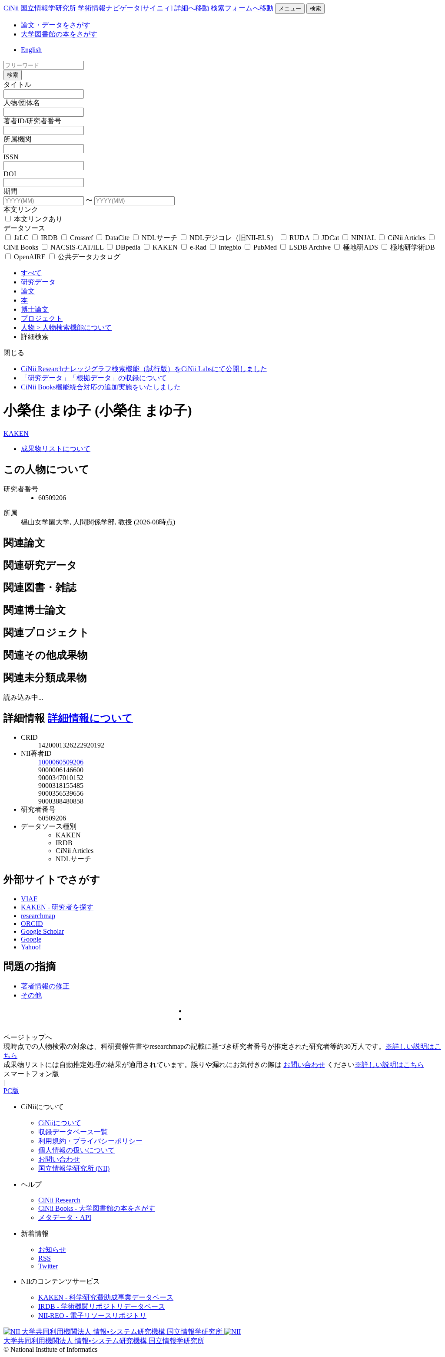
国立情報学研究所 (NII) (74, 1168)
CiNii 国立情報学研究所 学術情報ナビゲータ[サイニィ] (88, 8)
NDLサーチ (159, 237)
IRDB (49, 237)
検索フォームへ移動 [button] (242, 8)
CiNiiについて (59, 1122)
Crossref (81, 237)
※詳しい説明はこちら (389, 1064)
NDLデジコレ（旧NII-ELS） (233, 237)
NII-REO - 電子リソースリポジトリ (92, 1315)
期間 (10, 191)
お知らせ (52, 1249)
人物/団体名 (21, 102)
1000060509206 (60, 762)
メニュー (290, 8)
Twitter (48, 1266)
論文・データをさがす (55, 25)
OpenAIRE (29, 256)
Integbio (230, 247)
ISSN (11, 157)
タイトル (17, 84)
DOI (9, 174)
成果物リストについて (55, 448)
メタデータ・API (64, 1217)
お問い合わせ (304, 1064)
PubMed (265, 247)
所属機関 (17, 139)
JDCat (330, 237)
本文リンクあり (37, 219)
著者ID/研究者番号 (32, 121)
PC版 (11, 1090)
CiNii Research (59, 1200)
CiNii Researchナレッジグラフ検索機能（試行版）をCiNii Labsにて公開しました (144, 368)
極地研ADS (360, 247)
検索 (315, 8)
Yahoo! (31, 947)
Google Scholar (42, 931)
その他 (31, 995)
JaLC (21, 237)
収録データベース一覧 (73, 1132)
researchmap (38, 915)
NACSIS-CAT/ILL (77, 247)
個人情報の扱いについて (76, 1150)
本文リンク (20, 209)
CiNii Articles (406, 237)
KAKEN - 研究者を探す (57, 907)
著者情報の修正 (45, 986)
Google (31, 939)
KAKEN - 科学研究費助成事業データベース (105, 1297)
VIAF (29, 898)
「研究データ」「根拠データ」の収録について (94, 378)
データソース (24, 228)
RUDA (299, 237)
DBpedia (128, 247)
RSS (44, 1258)
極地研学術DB (412, 247)
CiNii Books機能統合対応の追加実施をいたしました (101, 387)
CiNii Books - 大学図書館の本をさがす (96, 1208)
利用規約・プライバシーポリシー (90, 1141)
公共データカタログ (88, 256)
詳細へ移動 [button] (191, 8)
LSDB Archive (309, 247)
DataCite (117, 237)
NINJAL (363, 237)
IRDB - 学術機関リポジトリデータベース (101, 1306)
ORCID (32, 923)
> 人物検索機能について (74, 327)
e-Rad (198, 247)
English (31, 49)
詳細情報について (90, 718)
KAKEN (165, 247)
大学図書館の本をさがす (59, 34)
